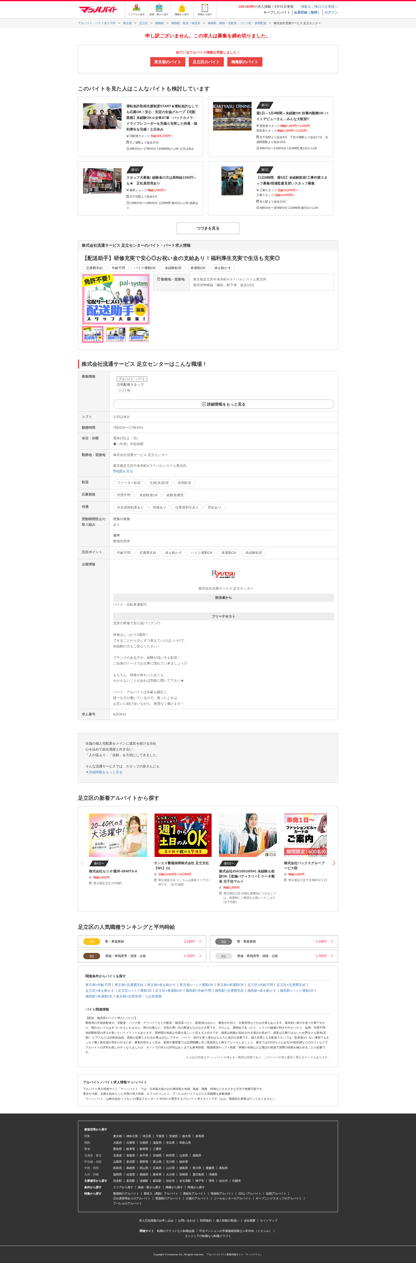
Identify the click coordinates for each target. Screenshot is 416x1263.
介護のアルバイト (197, 1198)
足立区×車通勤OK (168, 990)
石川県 (170, 1161)
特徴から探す (196, 1187)
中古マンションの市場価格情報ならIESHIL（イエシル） (235, 1231)
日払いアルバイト (249, 1193)
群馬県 (199, 1136)
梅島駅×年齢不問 (198, 990)
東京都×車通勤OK (230, 985)
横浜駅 (157, 1180)
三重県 (157, 1149)
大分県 (170, 1174)
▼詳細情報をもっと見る (104, 772)
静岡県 (144, 1149)
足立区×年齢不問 (260, 985)
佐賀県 (130, 1174)
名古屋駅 (185, 1180)
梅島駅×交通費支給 (229, 990)
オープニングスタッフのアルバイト (279, 1198)
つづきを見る (208, 228)
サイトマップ (268, 1220)
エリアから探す (123, 1187)
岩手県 (144, 1155)
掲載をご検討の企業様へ (319, 6)
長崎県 (144, 1174)
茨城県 (173, 1136)
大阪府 (117, 1142)
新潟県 (130, 1161)
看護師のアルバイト (168, 1198)
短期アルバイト (276, 1193)
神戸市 (199, 1180)
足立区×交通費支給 (291, 985)
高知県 (223, 1168)
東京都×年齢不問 (98, 985)
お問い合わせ (186, 1220)
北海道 (117, 1155)
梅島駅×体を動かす (261, 990)
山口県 (170, 1168)
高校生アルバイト (194, 1193)
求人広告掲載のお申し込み (156, 1220)
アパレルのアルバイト (127, 1203)
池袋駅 (144, 1180)
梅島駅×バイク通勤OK (297, 990)
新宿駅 (130, 1180)
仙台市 (223, 1180)
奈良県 (170, 1142)
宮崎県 (183, 1174)
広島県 (157, 1168)
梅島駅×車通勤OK (98, 996)
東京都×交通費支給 (129, 985)
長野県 (144, 1161)
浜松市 (170, 1180)
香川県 (197, 1168)
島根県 (130, 1168)
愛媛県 (210, 1168)
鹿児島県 (198, 1174)
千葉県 (160, 1136)
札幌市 (236, 1180)
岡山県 (144, 1168)
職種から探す (174, 1187)
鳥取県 (117, 1168)
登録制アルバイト (222, 1193)
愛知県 (117, 1149)
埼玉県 (147, 1136)
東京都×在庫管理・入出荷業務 (139, 996)
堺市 (211, 1180)
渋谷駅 (117, 1180)
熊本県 (157, 1174)
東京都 (117, 1136)
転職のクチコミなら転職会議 (176, 1231)
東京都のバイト (167, 62)
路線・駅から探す (149, 1187)
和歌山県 (185, 1142)
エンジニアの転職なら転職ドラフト (208, 1236)
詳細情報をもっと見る (226, 404)
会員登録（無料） (307, 12)
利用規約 (206, 1220)
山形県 (183, 1155)
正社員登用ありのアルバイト (132, 1198)
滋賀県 (157, 1142)
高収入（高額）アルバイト (161, 1193)
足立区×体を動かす (99, 990)
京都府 (144, 1142)
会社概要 (249, 1220)
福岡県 (117, 1174)
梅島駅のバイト (244, 62)
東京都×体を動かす (161, 985)
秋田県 (170, 1155)
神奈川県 (132, 1136)
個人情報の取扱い (227, 1220)
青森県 (130, 1155)
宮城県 (157, 1155)
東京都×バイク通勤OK (196, 985)
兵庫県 (130, 1142)
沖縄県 (213, 1174)
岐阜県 (130, 1149)
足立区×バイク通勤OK (135, 990)
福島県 (197, 1155)
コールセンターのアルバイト (232, 1198)
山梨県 (117, 1161)
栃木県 (186, 1136)
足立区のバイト (206, 62)
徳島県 (183, 1168)
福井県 (183, 1161)
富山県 (157, 1161)
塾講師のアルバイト (126, 1193)
